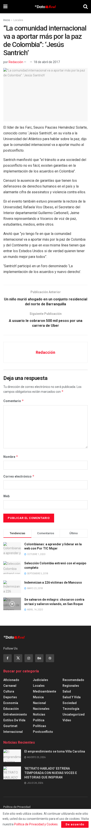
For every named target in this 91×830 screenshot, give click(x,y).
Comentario (13, 401)
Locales (18, 20)
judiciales (40, 680)
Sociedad (70, 703)
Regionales (71, 685)
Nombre (10, 457)
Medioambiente (44, 691)
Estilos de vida (14, 720)
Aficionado (11, 680)
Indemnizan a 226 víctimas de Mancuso (53, 582)
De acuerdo (75, 824)
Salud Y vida (72, 697)
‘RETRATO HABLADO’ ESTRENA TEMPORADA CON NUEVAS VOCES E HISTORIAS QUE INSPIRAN (50, 773)
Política (38, 720)
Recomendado (73, 680)
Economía (10, 703)
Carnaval (9, 685)
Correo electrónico (18, 476)
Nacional (39, 703)
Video (67, 720)
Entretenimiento (15, 714)
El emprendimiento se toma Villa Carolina (54, 751)
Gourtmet (10, 726)
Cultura (8, 691)
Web (6, 496)
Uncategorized (74, 714)
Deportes (10, 697)
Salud (67, 691)
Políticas (39, 726)
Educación (11, 708)
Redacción (16, 62)
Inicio (6, 20)
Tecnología (71, 708)
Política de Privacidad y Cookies (36, 824)
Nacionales (41, 708)
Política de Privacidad (16, 807)
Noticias (39, 714)
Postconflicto (43, 731)
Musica (38, 697)
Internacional (13, 731)
